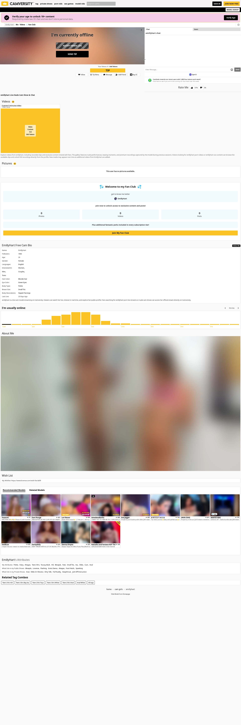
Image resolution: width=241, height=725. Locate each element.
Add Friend (122, 75)
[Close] (238, 24)
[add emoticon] (232, 69)
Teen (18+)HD (7, 582)
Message (109, 75)
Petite (20, 286)
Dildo (81, 565)
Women (21, 268)
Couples (21, 271)
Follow (83, 75)
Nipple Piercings (24, 293)
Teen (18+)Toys (38, 582)
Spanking (79, 568)
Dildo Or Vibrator (37, 572)
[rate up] (192, 88)
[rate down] (201, 88)
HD (52, 565)
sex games (68, 4)
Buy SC (135, 75)
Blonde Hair (22, 279)
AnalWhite (81, 582)
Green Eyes (22, 282)
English (21, 264)
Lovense (36, 568)
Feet (64, 565)
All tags (91, 582)
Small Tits (21, 289)
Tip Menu (96, 75)
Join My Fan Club (120, 233)
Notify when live (72, 45)
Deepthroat (66, 572)
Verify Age (230, 17)
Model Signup (233, 10)
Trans (4, 275)
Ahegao (28, 565)
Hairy (21, 565)
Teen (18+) (35, 565)
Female (21, 261)
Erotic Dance (52, 568)
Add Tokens (113, 66)
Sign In (217, 4)
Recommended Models (14, 490)
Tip (108, 70)
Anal (91, 565)
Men (3, 271)
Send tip (72, 54)
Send (237, 69)
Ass (76, 565)
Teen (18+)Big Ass (22, 582)
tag (36, 4)
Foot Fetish (70, 568)
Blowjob (58, 565)
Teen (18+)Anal (68, 582)
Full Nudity (57, 572)
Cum (86, 565)
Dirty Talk (48, 572)
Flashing (43, 568)
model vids (80, 4)
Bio (17, 25)
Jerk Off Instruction (79, 572)
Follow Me (236, 246)
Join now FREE (231, 4)
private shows (46, 4)
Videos (22, 25)
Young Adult (45, 565)
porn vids (58, 4)
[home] (17, 3)
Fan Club (31, 25)
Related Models (37, 490)
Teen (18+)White (53, 582)
